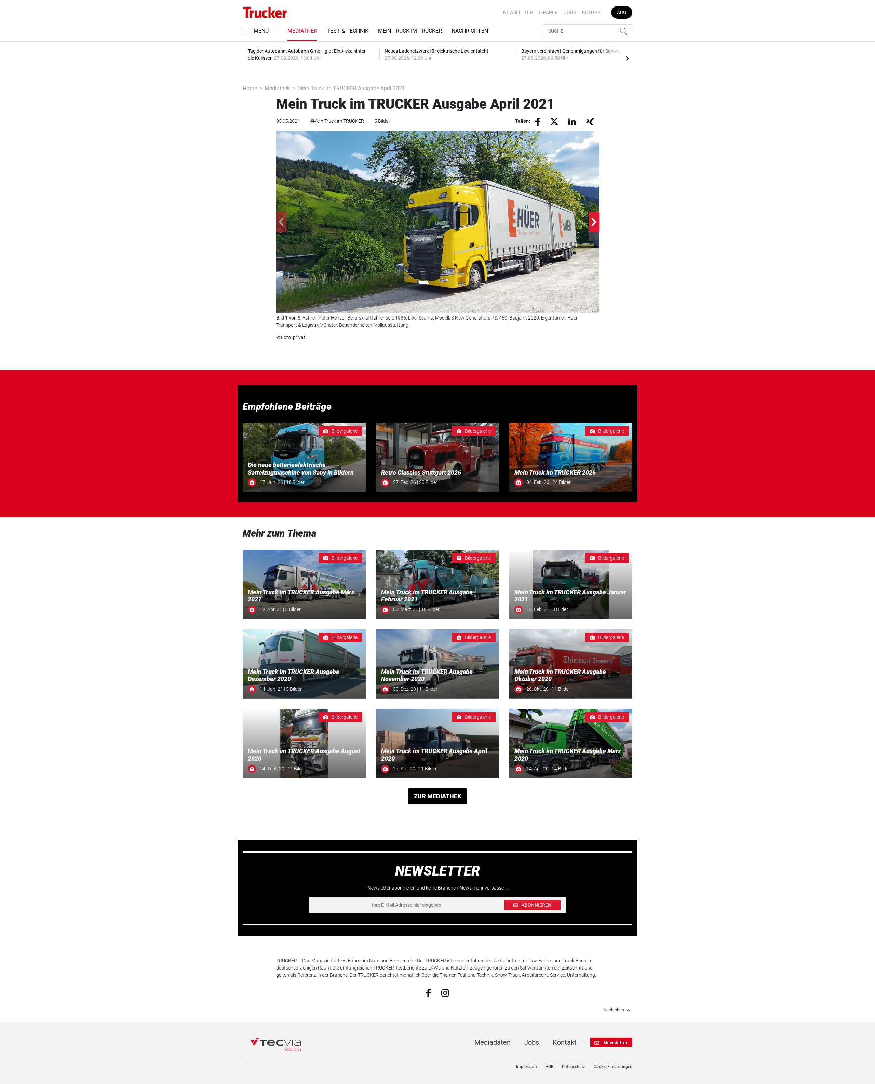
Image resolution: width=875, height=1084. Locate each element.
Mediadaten (492, 1042)
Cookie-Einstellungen (613, 1066)
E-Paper (548, 12)
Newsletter (518, 12)
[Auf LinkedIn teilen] (572, 121)
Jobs (570, 12)
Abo (622, 12)
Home (250, 88)
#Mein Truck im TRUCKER (337, 121)
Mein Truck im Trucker (410, 31)
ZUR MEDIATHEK (437, 796)
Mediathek (302, 31)
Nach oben (613, 1009)
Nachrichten (470, 31)
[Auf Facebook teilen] (537, 121)
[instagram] (445, 992)
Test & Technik (347, 31)
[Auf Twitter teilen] (554, 121)
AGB (549, 1066)
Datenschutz (573, 1066)
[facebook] (428, 992)
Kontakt (592, 12)
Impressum (526, 1066)
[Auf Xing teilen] (590, 121)
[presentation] (627, 58)
